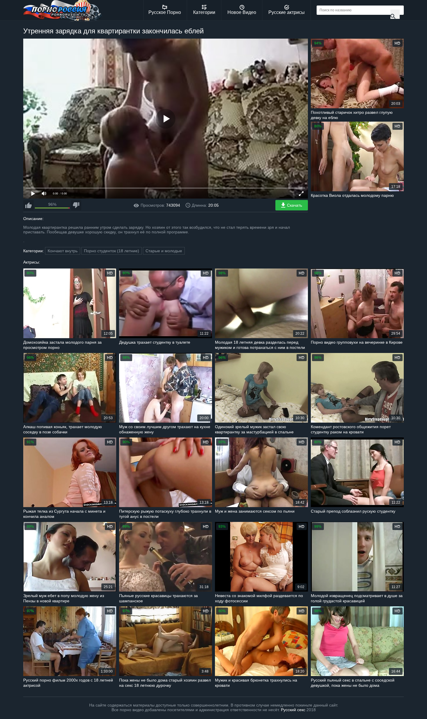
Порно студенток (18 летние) (111, 250)
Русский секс (293, 709)
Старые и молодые (164, 250)
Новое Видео (241, 12)
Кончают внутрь (63, 250)
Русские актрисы (286, 12)
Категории (204, 12)
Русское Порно (164, 12)
